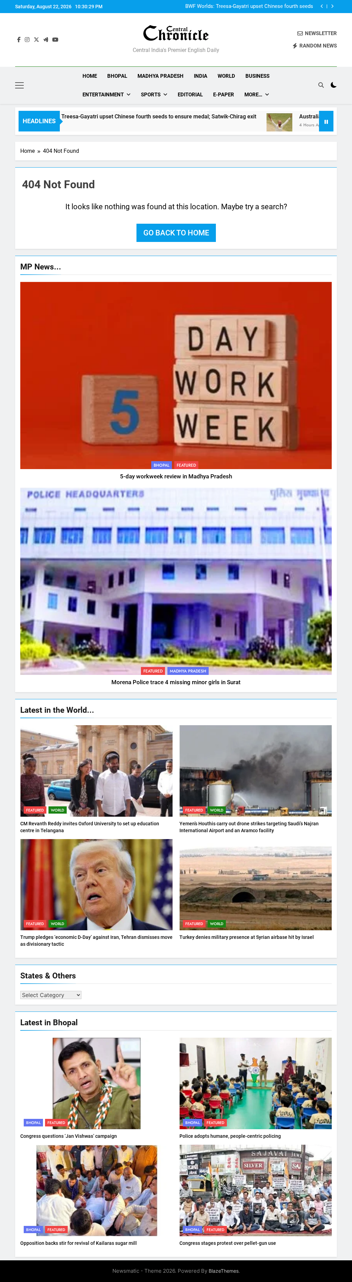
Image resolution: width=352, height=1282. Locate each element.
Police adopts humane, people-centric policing (230, 1136)
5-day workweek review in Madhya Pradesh (176, 476)
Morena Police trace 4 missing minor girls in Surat (176, 682)
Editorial (190, 95)
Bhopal (117, 76)
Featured (186, 465)
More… (253, 95)
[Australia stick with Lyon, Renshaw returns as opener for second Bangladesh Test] (229, 125)
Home (89, 76)
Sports (151, 95)
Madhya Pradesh (161, 76)
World (226, 76)
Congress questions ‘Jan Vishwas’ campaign (68, 1136)
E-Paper (223, 95)
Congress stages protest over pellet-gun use (227, 1243)
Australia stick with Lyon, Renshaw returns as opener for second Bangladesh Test (248, 6)
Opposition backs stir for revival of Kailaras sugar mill (78, 1243)
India (200, 76)
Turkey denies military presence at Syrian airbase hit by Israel (246, 937)
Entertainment (103, 95)
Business (257, 76)
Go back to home (176, 233)
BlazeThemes (224, 1271)
